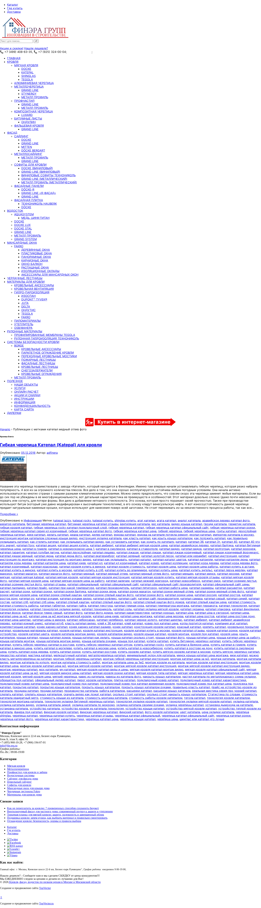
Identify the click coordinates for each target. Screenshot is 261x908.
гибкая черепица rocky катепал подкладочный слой (70, 527)
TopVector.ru (46, 903)
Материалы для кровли (26, 281)
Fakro (18, 246)
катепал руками (47, 598)
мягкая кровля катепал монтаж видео (156, 669)
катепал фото (73, 612)
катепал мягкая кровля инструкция (105, 577)
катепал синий (237, 598)
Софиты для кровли (30, 164)
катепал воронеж (243, 549)
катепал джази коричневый (182, 552)
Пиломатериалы (27, 320)
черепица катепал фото (16, 719)
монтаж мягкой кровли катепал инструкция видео (214, 666)
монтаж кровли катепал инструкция (212, 662)
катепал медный (83, 573)
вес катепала (160, 524)
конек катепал (123, 627)
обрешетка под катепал (16, 680)
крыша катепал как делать (91, 637)
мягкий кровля (10, 676)
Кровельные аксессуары (34, 285)
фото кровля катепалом (161, 712)
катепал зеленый (128, 556)
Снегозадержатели (37, 370)
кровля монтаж (178, 634)
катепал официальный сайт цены (226, 584)
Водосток (15, 210)
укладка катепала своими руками (140, 705)
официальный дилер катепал (55, 680)
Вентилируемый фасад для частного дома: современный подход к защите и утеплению (60, 811)
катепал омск (211, 581)
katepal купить (103, 520)
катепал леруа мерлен (229, 570)
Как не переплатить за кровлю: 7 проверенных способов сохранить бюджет (53, 808)
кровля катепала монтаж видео (73, 634)
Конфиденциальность (32, 406)
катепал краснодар (44, 566)
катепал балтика (221, 545)
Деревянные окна (35, 250)
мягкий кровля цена (37, 676)
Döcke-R (27, 189)
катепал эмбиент (195, 620)
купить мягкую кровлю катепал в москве (182, 651)
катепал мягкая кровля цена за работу (77, 581)
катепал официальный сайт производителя (170, 584)
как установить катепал (122, 541)
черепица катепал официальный (137, 715)
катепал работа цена (173, 588)
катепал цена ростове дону (235, 616)
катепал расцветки (228, 588)
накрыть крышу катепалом (162, 676)
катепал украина (192, 609)
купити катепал (157, 641)
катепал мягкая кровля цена (28, 581)
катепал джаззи (127, 552)
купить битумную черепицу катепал (195, 641)
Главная (13, 58)
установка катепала (14, 708)
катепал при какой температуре (71, 588)
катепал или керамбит (191, 556)
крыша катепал (27, 637)
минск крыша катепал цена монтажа (202, 655)
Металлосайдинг (28, 154)
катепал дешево (103, 552)
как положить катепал (209, 538)
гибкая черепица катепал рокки (232, 527)
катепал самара (191, 598)
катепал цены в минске (48, 620)
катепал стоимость (241, 602)
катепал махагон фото (54, 573)
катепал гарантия (12, 552)
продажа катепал (26, 690)
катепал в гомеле (34, 549)
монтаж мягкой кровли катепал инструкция (145, 666)
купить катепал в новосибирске (140, 648)
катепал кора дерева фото (239, 563)
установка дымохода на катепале (229, 705)
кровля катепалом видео (114, 634)
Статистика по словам (224, 694)
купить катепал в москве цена (95, 648)
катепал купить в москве (54, 570)
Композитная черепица (33, 111)
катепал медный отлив (112, 573)
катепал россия (206, 595)
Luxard (27, 115)
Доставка (14, 11)
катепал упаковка (217, 609)
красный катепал (189, 627)
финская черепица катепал (99, 712)
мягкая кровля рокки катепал (114, 673)
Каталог (12, 4)
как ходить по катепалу (157, 541)
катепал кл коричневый (120, 563)
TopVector (45, 888)
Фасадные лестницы (38, 363)
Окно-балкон (31, 264)
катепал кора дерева (204, 563)
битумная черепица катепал (46, 524)
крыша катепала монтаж (17, 641)
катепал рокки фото (149, 595)
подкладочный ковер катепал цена (24, 683)
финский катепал (131, 712)
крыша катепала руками (99, 641)
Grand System (25, 239)
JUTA (25, 303)
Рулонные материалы (24, 331)
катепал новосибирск (185, 581)
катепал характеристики (132, 612)
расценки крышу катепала (172, 690)
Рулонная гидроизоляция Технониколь (46, 338)
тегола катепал (194, 698)
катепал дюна (43, 556)
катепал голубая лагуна (42, 552)
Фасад (12, 132)
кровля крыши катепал (150, 634)
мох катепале (48, 669)
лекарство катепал (13, 655)
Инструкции (24, 399)
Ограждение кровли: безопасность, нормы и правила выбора (44, 821)
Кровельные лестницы (39, 367)
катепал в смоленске (110, 549)
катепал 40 (229, 541)
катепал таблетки (52, 605)
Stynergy (29, 93)
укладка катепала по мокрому (93, 705)
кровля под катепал (205, 634)
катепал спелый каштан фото (111, 602)
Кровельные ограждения (41, 374)
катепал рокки (42, 591)
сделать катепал (11, 694)
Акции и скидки (27, 395)
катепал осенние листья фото (21, 584)
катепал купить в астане (237, 566)
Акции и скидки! (11, 48)
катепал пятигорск (144, 588)
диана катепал (80, 534)
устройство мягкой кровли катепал (191, 708)
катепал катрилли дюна (231, 559)
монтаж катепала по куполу (29, 662)
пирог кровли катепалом (94, 680)
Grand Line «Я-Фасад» (38, 193)
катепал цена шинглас (15, 620)
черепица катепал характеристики (59, 719)
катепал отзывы (55, 584)
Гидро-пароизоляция (31, 292)
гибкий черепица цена (199, 531)
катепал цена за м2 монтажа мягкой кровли (60, 616)
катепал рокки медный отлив (173, 591)
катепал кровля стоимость (126, 566)
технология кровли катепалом (228, 698)
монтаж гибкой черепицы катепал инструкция (136, 659)
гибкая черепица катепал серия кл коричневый (33, 531)
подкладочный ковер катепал (158, 680)
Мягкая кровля (26, 65)
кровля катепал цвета (33, 634)
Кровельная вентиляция (34, 289)
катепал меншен (182, 573)
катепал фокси (10, 612)
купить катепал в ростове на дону (188, 648)
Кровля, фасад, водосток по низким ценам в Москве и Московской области (55, 882)
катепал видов (191, 549)
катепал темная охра (129, 605)
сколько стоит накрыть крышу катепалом (176, 694)
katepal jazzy (62, 520)
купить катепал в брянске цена (187, 644)
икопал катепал (200, 534)
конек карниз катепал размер (90, 627)
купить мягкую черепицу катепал (235, 651)
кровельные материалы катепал (35, 630)
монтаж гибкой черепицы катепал (77, 659)
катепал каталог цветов (169, 559)
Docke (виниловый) (37, 168)
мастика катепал (40, 655)
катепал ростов (229, 595)
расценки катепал (139, 690)
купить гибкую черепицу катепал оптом (104, 644)
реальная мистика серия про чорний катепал (224, 690)
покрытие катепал (25, 687)
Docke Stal (23, 228)
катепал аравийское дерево (189, 545)
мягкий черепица (65, 676)
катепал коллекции (174, 563)
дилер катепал (102, 534)
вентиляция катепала (135, 524)
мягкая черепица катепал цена (237, 673)
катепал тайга (76, 605)
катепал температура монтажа (167, 605)
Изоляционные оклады (40, 271)
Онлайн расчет (26, 391)
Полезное (15, 381)
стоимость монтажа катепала (106, 698)
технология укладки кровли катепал (141, 701)
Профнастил (24, 101)
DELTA (25, 306)
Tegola (27, 79)
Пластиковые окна (36, 253)
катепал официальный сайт (119, 584)
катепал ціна (184, 612)
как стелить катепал (44, 541)
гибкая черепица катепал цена (134, 531)
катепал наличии (118, 581)
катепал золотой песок (157, 556)
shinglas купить (125, 520)
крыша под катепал (131, 641)
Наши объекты (26, 384)
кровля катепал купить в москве (147, 630)
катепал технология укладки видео (55, 609)
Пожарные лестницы (38, 359)
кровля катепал (70, 630)
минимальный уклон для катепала (151, 655)
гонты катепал (227, 531)
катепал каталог (140, 559)
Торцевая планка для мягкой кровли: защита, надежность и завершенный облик (55, 814)
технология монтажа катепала (21, 701)
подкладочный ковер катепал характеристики (213, 680)
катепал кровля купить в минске (82, 566)
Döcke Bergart (33, 150)
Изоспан (28, 296)
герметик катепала (241, 524)
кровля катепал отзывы (188, 630)
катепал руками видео (76, 598)
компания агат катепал (231, 623)
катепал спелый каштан (72, 602)
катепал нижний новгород (149, 581)
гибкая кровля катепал (16, 527)
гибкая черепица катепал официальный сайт (177, 527)
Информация (24, 402)
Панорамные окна (36, 257)
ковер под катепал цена (161, 623)
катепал (181, 541)
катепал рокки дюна (102, 591)
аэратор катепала (12, 524)
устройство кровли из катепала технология (92, 708)
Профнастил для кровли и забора (27, 772)
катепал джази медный (16, 556)
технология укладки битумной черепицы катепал (79, 701)
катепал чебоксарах (81, 620)
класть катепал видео (80, 623)
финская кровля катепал (61, 712)
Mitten (26, 147)
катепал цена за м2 (13, 616)
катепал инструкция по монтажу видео (63, 559)
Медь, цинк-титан (35, 218)
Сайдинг (21, 136)
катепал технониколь (97, 609)
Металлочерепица (29, 86)
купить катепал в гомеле (228, 644)
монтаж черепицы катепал (18, 669)
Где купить (15, 8)
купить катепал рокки (65, 651)
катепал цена (239, 612)
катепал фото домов (98, 612)
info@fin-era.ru (8, 745)
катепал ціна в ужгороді (212, 612)
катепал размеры (201, 588)
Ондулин (28, 122)
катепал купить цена (163, 570)
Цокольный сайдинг (19, 781)
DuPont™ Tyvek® (34, 299)
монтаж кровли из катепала (165, 662)
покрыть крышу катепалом (101, 687)
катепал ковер (149, 563)
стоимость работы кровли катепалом (155, 698)
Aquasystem (24, 214)
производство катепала (81, 690)
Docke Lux (22, 225)
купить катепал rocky (149, 644)
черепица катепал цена (102, 719)
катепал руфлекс (105, 598)
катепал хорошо (162, 612)
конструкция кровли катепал (154, 627)
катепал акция (46, 545)
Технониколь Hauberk (39, 203)
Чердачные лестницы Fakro (23, 791)
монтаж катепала (223, 659)
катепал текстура (100, 605)
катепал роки (20, 591)
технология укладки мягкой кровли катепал (200, 701)
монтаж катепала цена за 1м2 (123, 662)
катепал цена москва (168, 616)
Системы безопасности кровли (33, 342)
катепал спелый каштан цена (206, 602)
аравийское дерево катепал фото (226, 520)
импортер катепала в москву (233, 534)
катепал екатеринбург (99, 556)
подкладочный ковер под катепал (75, 683)
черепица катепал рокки (233, 715)
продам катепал (51, 690)
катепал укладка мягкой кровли (156, 609)
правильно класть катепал (191, 687)
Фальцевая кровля (29, 125)
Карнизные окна (34, 260)
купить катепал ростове (99, 651)
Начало (5, 429)
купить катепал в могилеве (53, 648)
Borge (19, 345)
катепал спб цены (42, 602)
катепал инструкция (222, 556)
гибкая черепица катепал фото (90, 531)
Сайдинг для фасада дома (22, 778)
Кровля (12, 62)
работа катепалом (112, 690)
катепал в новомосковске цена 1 (71, 549)
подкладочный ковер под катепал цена (204, 683)
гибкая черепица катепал (126, 527)
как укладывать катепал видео (82, 541)
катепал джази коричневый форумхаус (231, 552)
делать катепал (57, 534)
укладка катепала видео (17, 705)
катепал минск (205, 573)
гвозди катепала (215, 524)
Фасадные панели (29, 186)
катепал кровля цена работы (198, 566)
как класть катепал (136, 538)
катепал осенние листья (239, 581)
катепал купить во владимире (126, 570)
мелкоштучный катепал (70, 655)
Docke (26, 69)
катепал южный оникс (27, 623)
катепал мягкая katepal (27, 577)
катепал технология (233, 605)
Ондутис (28, 310)
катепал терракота (204, 605)
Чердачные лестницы (24, 278)
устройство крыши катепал (144, 708)
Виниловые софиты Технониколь (48, 175)
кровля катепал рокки (222, 630)
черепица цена (167, 719)
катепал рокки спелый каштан (60, 595)
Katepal (27, 72)
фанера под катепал (28, 712)
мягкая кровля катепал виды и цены (102, 669)
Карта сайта (24, 409)
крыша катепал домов (55, 637)
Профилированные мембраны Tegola (44, 335)
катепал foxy (25, 545)
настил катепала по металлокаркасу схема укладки (219, 676)
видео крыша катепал (186, 524)
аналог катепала (189, 520)
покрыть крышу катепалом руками (146, 687)
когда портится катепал (196, 623)
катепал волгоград (216, 549)
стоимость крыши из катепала (61, 698)
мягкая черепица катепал (196, 673)
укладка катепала (245, 701)
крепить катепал (214, 627)
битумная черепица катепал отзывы (93, 524)
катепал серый (214, 598)
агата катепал (166, 520)
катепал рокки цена (179, 595)
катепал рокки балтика (70, 591)
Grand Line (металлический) (44, 179)
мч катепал (67, 669)
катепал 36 (195, 541)
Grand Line (30, 90)
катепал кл (94, 563)
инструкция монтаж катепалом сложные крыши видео (39, 538)
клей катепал (133, 623)
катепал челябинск (110, 620)
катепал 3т (212, 541)
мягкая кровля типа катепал (156, 673)
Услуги (19, 388)
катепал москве (228, 573)
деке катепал (36, 534)
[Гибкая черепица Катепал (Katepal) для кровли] (13, 480)
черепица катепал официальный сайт (188, 715)
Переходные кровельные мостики (49, 356)
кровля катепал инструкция (102, 630)
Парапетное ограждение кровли (47, 352)
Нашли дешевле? (36, 48)
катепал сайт (127, 598)
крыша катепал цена (200, 637)
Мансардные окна (22, 242)
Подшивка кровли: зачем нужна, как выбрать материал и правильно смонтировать (57, 817)
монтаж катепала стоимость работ (75, 662)
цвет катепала (190, 712)
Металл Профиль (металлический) (49, 182)
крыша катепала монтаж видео (58, 641)
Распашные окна (35, 267)
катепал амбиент (101, 545)
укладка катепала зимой (53, 705)
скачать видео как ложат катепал (87, 694)
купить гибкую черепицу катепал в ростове (43, 644)
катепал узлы (122, 609)
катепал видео (169, 549)
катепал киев (76, 563)
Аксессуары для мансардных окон (49, 274)
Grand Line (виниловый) (40, 171)
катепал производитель (112, 588)
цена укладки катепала (218, 712)
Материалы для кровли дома (24, 794)
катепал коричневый (14, 566)
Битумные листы (28, 118)
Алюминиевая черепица (34, 83)
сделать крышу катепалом (43, 694)
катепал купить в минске (17, 570)
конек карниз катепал (52, 627)
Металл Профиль (34, 97)
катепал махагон (25, 573)
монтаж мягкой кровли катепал (90, 666)
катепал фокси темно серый (42, 612)
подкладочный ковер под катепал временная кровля (137, 683)
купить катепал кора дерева (28, 651)
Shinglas (28, 76)
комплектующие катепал (17, 627)
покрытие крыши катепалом (60, 687)
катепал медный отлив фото (149, 573)
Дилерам (14, 413)
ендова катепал (125, 534)
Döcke (26, 207)
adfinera (52, 452)
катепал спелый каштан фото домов (158, 602)
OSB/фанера (23, 328)
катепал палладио (12, 588)
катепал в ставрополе (142, 549)
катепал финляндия (245, 609)
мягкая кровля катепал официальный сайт (215, 669)
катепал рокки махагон (134, 591)
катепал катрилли (200, 559)
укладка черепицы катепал (185, 705)
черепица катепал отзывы (95, 715)
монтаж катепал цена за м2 (189, 659)
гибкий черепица (170, 531)
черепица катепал (25, 715)
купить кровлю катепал (134, 651)
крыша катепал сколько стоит (132, 637)
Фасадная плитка (28, 200)
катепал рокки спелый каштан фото (108, 595)
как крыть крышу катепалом (172, 538)
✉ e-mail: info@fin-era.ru (109, 52)
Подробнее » (9, 514)
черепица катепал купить (57, 715)
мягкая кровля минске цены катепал (65, 673)
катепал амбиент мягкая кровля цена (141, 545)
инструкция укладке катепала (100, 538)
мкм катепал (239, 655)
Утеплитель (23, 324)
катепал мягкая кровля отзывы (198, 577)
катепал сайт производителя (158, 598)
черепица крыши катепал (138, 719)
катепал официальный (83, 584)
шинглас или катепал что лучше (202, 719)
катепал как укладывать (110, 559)
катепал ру (26, 598)
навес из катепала (91, 676)
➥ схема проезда (79, 52)
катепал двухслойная (76, 552)
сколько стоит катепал (129, 694)
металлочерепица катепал (106, 655)
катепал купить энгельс (195, 570)
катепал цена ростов (199, 616)
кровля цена (229, 634)
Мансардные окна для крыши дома (28, 788)
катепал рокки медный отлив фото (219, 591)
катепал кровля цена (161, 566)
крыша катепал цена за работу (238, 637)
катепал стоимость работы (19, 605)
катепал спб (19, 602)
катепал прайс (37, 588)
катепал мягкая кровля (61, 577)
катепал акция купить (73, 545)
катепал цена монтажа (136, 616)
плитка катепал (124, 680)
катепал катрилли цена (49, 563)
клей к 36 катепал (110, 623)
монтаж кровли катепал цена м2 (43, 666)
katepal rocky (82, 520)
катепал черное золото (141, 620)
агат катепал (146, 520)
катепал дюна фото (68, 556)
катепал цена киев (106, 616)
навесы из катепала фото (123, 676)
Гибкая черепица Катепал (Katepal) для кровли (51, 444)
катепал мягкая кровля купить (152, 577)
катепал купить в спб (88, 570)
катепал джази (150, 552)
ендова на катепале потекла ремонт (162, 534)
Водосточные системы (20, 775)
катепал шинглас (170, 620)
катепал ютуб (54, 623)
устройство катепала (45, 708)
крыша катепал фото (170, 637)
